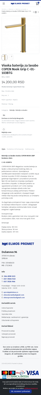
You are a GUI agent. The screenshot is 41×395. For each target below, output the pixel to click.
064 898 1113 (9, 276)
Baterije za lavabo (21, 9)
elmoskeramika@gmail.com (14, 295)
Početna (4, 9)
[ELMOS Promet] (20, 3)
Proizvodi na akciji (8, 331)
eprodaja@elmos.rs (11, 292)
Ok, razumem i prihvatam (20, 391)
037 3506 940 (10, 279)
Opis (3, 149)
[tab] (3, 149)
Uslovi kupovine (7, 308)
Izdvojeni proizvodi (8, 334)
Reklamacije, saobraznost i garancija (15, 317)
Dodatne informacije (15, 149)
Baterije (11, 9)
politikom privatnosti (31, 388)
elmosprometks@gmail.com (14, 298)
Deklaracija (29, 149)
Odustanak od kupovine (10, 320)
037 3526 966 (9, 281)
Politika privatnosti (8, 311)
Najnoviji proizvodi (8, 337)
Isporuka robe (7, 314)
